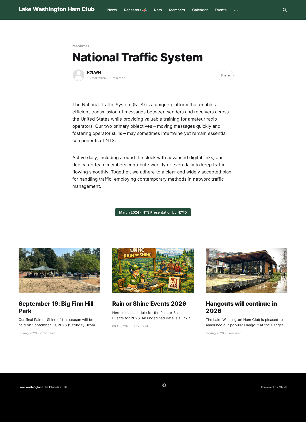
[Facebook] (164, 385)
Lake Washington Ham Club (57, 9)
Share (225, 75)
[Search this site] (284, 9)
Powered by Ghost (274, 387)
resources (80, 46)
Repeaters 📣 (135, 10)
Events (221, 10)
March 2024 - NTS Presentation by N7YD (153, 212)
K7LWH (94, 72)
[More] (236, 10)
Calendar (200, 10)
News (112, 10)
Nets (158, 10)
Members (177, 10)
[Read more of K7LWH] (78, 75)
